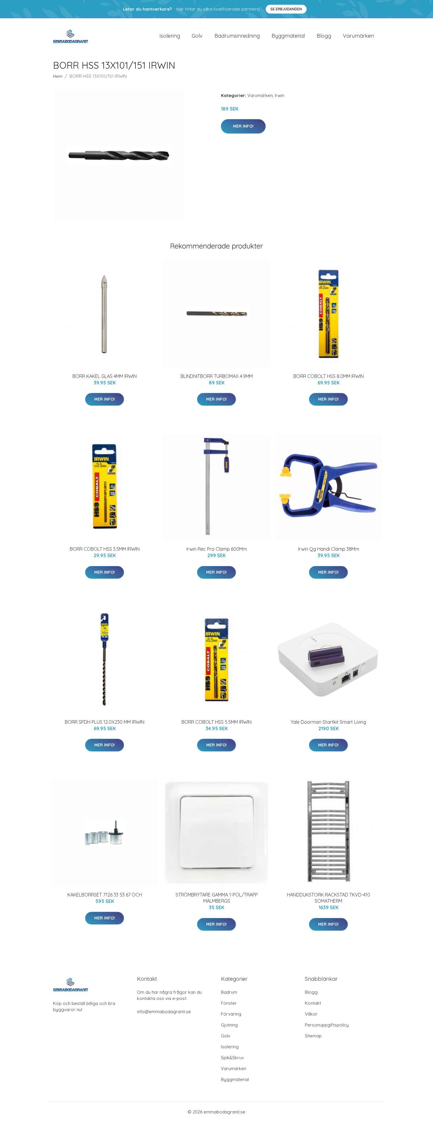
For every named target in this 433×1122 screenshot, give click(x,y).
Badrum (229, 992)
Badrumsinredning (237, 35)
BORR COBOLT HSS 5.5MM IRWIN (216, 722)
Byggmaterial (288, 35)
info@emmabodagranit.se (164, 1011)
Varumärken (358, 35)
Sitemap (313, 1036)
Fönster (229, 1003)
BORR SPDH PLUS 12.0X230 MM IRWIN (104, 722)
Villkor (311, 1014)
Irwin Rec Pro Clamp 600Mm (216, 549)
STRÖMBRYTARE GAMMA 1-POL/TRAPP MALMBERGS (217, 898)
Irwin (279, 95)
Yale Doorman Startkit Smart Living (328, 722)
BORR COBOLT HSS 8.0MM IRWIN (328, 376)
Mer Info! (243, 126)
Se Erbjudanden (286, 9)
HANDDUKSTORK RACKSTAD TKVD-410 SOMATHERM (328, 898)
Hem (57, 76)
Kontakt (313, 1003)
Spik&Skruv (232, 1057)
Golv (197, 35)
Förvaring (231, 1014)
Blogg (324, 35)
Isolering (169, 35)
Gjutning (229, 1025)
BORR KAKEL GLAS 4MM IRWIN (104, 376)
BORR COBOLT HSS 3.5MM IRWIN (105, 549)
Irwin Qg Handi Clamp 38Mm (328, 549)
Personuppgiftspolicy (327, 1025)
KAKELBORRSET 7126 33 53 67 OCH (104, 895)
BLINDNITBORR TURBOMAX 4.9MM (217, 376)
